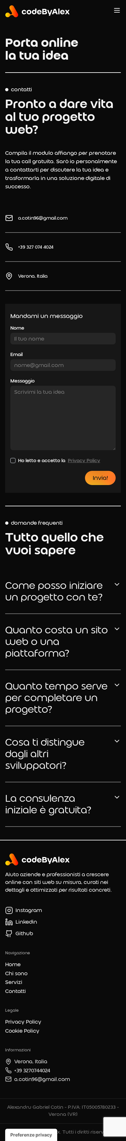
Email (16, 354)
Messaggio (22, 381)
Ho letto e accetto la (59, 460)
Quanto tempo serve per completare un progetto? (56, 697)
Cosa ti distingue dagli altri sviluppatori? (45, 753)
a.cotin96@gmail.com (43, 218)
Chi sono (16, 973)
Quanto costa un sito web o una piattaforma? (56, 641)
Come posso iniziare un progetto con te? (54, 591)
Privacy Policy (84, 460)
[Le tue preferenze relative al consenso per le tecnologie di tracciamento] (31, 1135)
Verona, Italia (32, 276)
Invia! (100, 477)
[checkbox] (13, 460)
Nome (17, 328)
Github (24, 933)
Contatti (15, 991)
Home (13, 964)
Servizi (13, 982)
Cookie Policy (22, 1031)
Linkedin (26, 922)
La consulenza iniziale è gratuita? (48, 804)
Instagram (29, 910)
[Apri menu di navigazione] (117, 10)
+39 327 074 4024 (35, 247)
